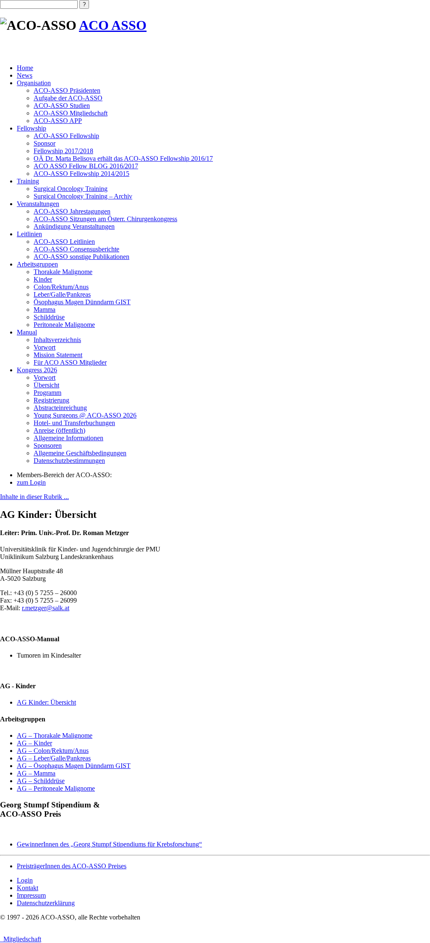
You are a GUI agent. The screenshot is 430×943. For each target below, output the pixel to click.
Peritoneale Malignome (64, 324)
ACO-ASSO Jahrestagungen (72, 211)
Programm (47, 392)
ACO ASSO (113, 25)
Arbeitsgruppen (37, 264)
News (24, 75)
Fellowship (31, 128)
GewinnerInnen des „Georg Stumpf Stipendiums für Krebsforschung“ (109, 844)
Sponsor (44, 143)
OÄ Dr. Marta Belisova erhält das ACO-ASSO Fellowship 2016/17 (123, 158)
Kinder (43, 279)
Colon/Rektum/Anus (61, 286)
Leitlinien (29, 234)
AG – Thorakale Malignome (54, 735)
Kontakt (27, 887)
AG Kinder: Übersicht (46, 702)
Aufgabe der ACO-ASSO (68, 98)
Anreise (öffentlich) (59, 430)
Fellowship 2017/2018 (63, 150)
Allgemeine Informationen (68, 437)
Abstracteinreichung (60, 407)
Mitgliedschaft (20, 939)
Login (25, 880)
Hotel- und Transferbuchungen (74, 422)
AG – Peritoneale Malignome (56, 788)
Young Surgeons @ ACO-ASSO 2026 (85, 415)
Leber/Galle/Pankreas (62, 294)
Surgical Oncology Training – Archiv (83, 196)
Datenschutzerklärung (46, 902)
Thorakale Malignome (63, 271)
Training (28, 181)
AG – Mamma (36, 773)
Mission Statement (58, 354)
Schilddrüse (49, 317)
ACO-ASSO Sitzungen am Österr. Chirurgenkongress (105, 218)
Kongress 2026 (37, 370)
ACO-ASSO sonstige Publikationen (81, 256)
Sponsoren (48, 445)
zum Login (31, 482)
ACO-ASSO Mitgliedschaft (71, 113)
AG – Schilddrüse (41, 780)
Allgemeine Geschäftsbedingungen (80, 453)
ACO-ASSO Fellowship (66, 135)
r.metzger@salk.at (45, 607)
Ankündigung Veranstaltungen (74, 226)
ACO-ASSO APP (58, 120)
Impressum (31, 895)
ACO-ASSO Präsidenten (67, 90)
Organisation (34, 82)
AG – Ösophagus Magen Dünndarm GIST (74, 765)
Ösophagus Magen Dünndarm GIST (82, 302)
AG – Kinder (34, 743)
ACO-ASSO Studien (62, 105)
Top (410, 923)
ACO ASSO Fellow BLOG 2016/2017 (86, 166)
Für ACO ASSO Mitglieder (70, 362)
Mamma (44, 309)
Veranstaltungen (38, 203)
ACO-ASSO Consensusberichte (76, 249)
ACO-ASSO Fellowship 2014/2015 (81, 173)
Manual (27, 332)
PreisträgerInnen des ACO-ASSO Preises (71, 866)
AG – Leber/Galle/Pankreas (54, 758)
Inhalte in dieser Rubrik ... (34, 496)
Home (25, 67)
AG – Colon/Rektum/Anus (53, 750)
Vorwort (44, 347)
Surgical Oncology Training (71, 188)
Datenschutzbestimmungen (69, 460)
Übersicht (46, 385)
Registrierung (51, 400)
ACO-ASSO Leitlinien (64, 241)
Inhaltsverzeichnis (57, 339)
